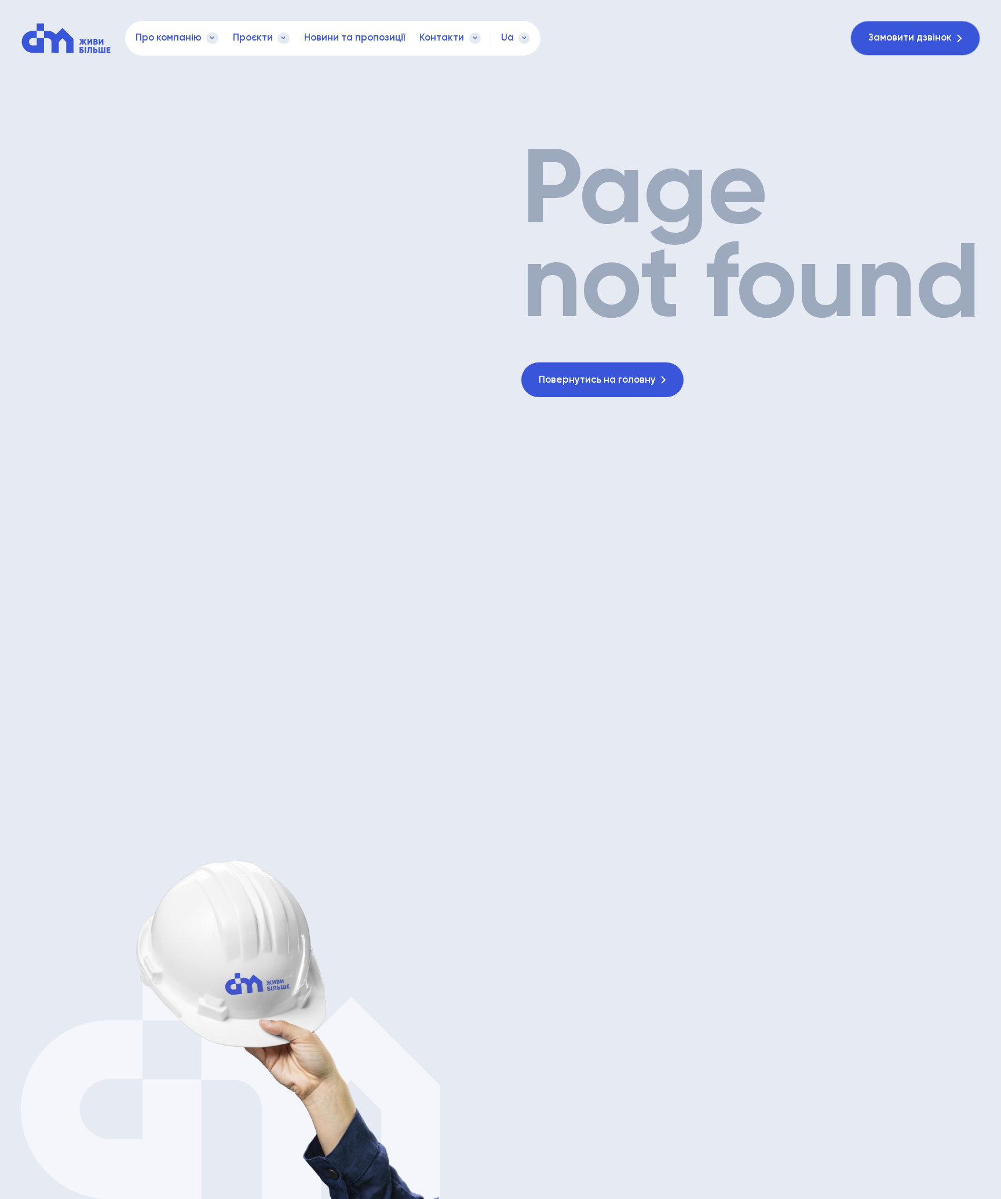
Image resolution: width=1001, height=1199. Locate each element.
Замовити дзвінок (910, 38)
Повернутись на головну (597, 380)
